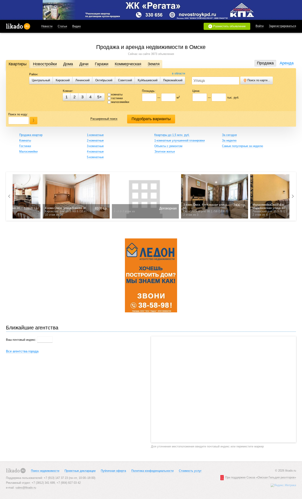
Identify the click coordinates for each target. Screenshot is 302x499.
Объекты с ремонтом (168, 146)
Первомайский (172, 80)
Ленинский (82, 80)
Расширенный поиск (103, 118)
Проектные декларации (80, 470)
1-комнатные (95, 135)
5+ (99, 97)
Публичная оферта (113, 470)
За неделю (229, 140)
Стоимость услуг (190, 470)
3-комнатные (95, 146)
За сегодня (229, 135)
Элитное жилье (164, 151)
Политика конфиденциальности (152, 470)
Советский (125, 80)
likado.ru (18, 26)
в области (178, 73)
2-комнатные (95, 140)
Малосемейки (28, 151)
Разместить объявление (227, 26)
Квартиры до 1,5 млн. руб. (172, 135)
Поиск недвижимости (45, 470)
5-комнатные (95, 157)
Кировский (63, 80)
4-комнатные (95, 151)
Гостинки (25, 146)
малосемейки (120, 102)
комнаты (116, 94)
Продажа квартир (30, 135)
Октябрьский (103, 80)
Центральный (41, 80)
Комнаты (25, 140)
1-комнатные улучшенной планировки (179, 140)
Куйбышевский (147, 80)
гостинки (117, 98)
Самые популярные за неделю (242, 146)
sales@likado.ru (25, 487)
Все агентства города (22, 351)
